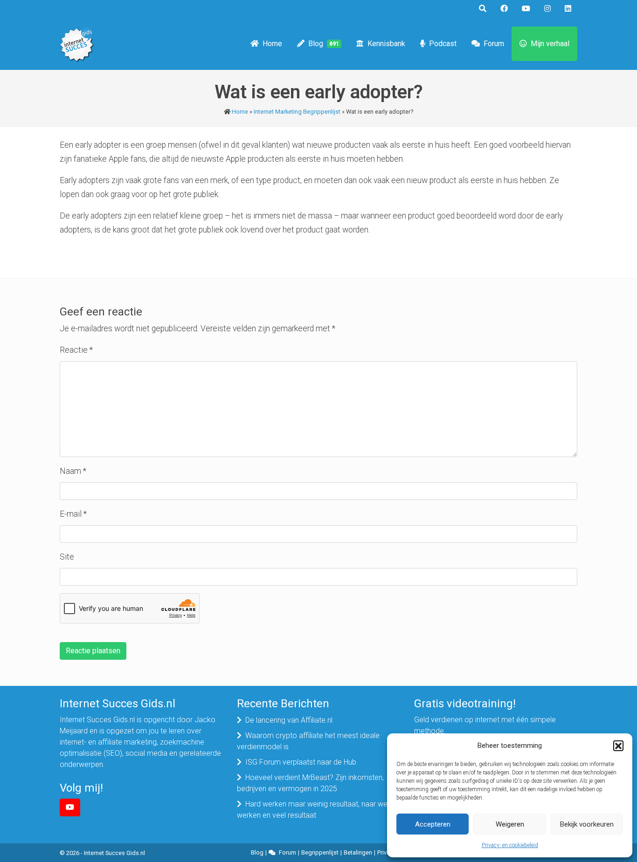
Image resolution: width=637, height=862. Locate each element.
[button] (618, 745)
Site (67, 556)
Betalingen (358, 852)
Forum (494, 43)
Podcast (443, 43)
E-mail (73, 514)
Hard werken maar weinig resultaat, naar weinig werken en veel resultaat (317, 810)
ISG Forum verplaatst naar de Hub (300, 762)
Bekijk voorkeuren (587, 824)
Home (272, 43)
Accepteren (432, 824)
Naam (73, 471)
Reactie (76, 350)
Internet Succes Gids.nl (114, 852)
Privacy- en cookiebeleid (510, 845)
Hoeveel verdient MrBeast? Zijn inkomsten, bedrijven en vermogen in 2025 (310, 783)
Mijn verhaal (550, 43)
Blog (323, 43)
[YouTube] (70, 807)
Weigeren (510, 824)
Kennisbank (386, 43)
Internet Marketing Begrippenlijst (297, 111)
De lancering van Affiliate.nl (288, 720)
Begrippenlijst (320, 852)
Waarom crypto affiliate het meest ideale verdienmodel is (308, 741)
